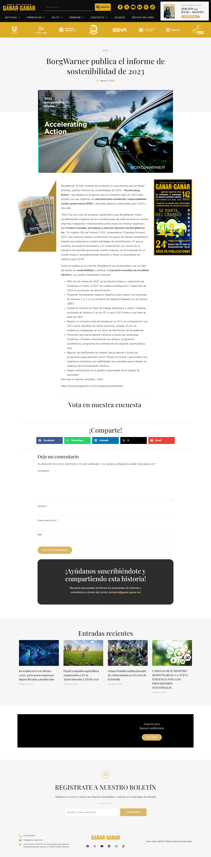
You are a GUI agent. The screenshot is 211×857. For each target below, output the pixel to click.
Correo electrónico (48, 520)
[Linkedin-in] (139, 7)
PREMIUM (75, 17)
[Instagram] (146, 7)
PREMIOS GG (34, 17)
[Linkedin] (109, 846)
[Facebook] (88, 846)
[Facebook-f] (120, 7)
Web (40, 534)
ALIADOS (119, 17)
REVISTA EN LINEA (143, 17)
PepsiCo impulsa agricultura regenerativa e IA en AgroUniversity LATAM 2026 (81, 675)
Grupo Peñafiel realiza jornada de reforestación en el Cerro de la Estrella (127, 675)
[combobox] (68, 7)
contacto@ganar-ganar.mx (124, 592)
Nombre (42, 506)
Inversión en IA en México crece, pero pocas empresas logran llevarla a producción (36, 675)
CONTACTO (97, 17)
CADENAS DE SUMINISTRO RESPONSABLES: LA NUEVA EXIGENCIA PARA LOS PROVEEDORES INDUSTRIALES (170, 679)
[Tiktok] (152, 7)
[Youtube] (133, 7)
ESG (105, 50)
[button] (49, 440)
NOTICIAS (11, 17)
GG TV (55, 17)
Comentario (44, 470)
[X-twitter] (126, 7)
